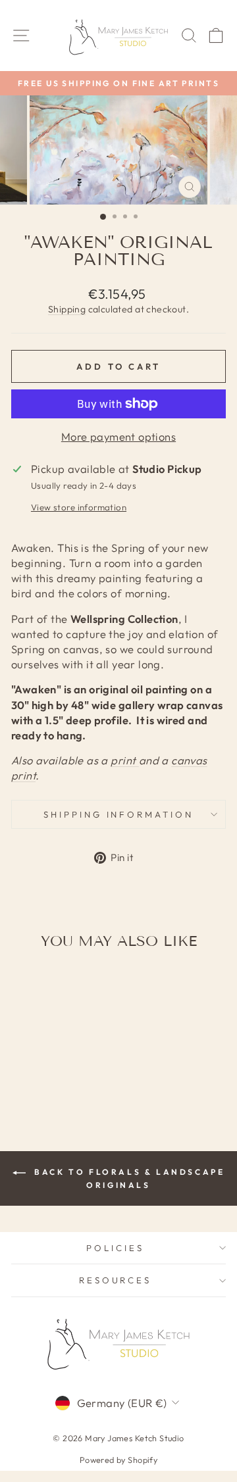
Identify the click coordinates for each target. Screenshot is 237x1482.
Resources (115, 1280)
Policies (115, 1248)
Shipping (67, 309)
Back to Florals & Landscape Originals (128, 1178)
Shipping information (118, 814)
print (124, 760)
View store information (78, 507)
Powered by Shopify (118, 1459)
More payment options (118, 436)
